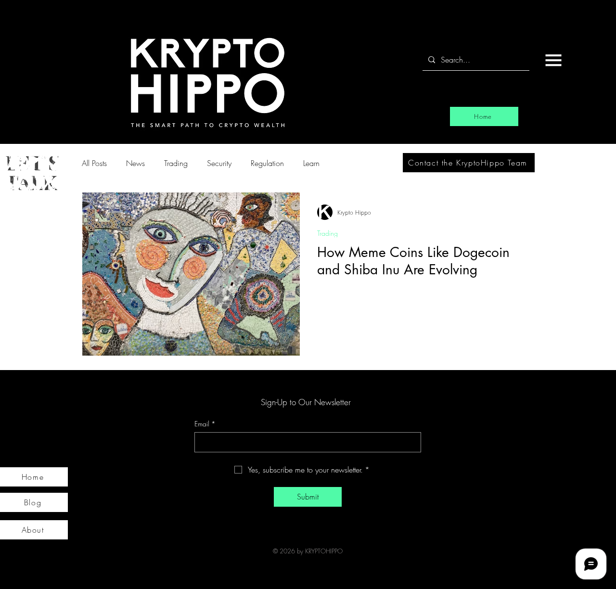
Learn (311, 163)
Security (219, 163)
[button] (553, 60)
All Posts (94, 163)
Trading (176, 163)
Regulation (267, 163)
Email (205, 423)
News (135, 163)
